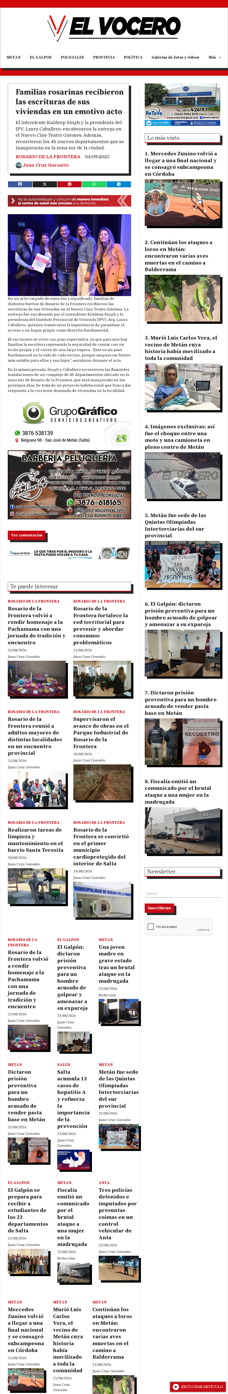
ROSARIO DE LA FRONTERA (48, 156)
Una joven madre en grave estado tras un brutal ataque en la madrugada (117, 964)
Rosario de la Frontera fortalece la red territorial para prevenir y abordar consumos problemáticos (100, 625)
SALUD (63, 1064)
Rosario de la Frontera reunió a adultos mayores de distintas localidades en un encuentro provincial (35, 736)
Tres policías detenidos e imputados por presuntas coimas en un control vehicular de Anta (118, 1214)
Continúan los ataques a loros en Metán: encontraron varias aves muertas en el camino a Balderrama (112, 1333)
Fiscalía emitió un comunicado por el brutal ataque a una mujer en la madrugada (73, 1217)
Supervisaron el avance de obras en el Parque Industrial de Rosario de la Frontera (101, 733)
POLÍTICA (133, 57)
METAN (13, 57)
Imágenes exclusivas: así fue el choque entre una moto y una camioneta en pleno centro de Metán (180, 437)
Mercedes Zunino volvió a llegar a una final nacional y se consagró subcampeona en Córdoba (26, 1330)
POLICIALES (72, 57)
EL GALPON (41, 57)
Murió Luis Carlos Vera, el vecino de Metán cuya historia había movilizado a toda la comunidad (68, 1340)
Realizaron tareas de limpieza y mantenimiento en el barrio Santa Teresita (35, 840)
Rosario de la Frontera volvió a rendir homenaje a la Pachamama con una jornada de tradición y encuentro (37, 625)
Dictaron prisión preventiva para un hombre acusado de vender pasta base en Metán (26, 1096)
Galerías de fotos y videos (175, 57)
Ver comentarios (26, 535)
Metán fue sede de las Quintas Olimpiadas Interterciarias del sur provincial (119, 1089)
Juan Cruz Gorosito (45, 165)
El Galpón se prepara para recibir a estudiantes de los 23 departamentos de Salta (28, 1210)
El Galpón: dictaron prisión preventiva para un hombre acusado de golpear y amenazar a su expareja (72, 978)
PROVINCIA (104, 57)
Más (212, 57)
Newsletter (161, 872)
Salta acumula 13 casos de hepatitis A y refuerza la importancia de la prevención (73, 1099)
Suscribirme (159, 908)
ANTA (104, 1182)
